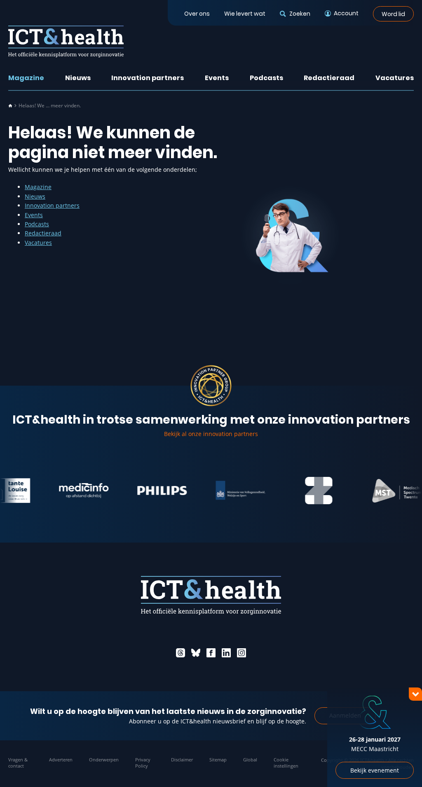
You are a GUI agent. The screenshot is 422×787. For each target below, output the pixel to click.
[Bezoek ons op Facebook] (211, 652)
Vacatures (394, 78)
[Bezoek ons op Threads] (180, 652)
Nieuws (78, 78)
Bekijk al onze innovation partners (211, 434)
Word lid (393, 13)
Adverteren (61, 759)
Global (250, 759)
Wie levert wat (244, 13)
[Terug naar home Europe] (66, 41)
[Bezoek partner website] (73, 490)
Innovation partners (147, 78)
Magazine (26, 78)
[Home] (10, 106)
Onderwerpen (104, 759)
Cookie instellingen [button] (286, 762)
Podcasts (266, 78)
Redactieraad (329, 78)
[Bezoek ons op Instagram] (241, 652)
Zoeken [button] (299, 13)
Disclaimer (182, 759)
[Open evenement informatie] (401, 766)
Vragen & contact (18, 762)
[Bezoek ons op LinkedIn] (226, 652)
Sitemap (218, 759)
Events (217, 78)
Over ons (197, 13)
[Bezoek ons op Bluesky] (195, 652)
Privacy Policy (142, 762)
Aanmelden (345, 715)
